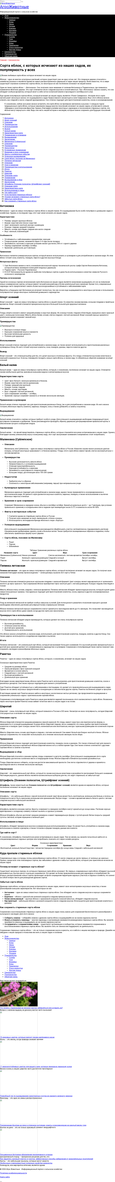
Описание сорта (11, 175)
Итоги (6, 169)
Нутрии (12, 26)
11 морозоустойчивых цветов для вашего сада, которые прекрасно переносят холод (36, 1067)
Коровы (12, 28)
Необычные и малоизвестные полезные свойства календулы (26, 1163)
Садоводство (10, 52)
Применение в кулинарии (15, 135)
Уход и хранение (11, 165)
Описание (8, 122)
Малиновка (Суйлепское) (15, 141)
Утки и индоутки (16, 47)
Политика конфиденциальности (13, 1173)
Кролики (12, 30)
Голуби (12, 37)
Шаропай (8, 173)
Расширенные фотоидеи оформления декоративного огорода (26, 1155)
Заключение (9, 139)
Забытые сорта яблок (13, 199)
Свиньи (12, 20)
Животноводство (11, 18)
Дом (6, 16)
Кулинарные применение (15, 150)
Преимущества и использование (18, 167)
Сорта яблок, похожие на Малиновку (19, 158)
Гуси (11, 39)
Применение (9, 178)
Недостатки (9, 148)
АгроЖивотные (14, 6)
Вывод (7, 129)
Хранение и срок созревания (16, 152)
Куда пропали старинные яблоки (18, 195)
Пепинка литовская (12, 161)
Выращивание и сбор (13, 180)
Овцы (11, 24)
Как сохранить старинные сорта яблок (20, 201)
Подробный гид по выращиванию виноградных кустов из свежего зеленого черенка (36, 1096)
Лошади (12, 33)
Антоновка (8, 118)
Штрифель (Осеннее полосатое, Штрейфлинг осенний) (27, 184)
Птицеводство (10, 35)
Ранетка (7, 171)
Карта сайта (5, 1177)
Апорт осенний (10, 120)
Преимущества (10, 124)
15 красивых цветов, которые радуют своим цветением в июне (27, 1037)
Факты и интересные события (17, 154)
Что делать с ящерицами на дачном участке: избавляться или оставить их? (31, 1008)
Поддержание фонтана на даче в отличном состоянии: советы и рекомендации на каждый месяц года (43, 1125)
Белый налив (10, 131)
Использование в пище (14, 190)
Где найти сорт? (11, 193)
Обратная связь (11, 56)
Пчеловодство (10, 54)
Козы (11, 22)
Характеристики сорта (13, 133)
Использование (11, 127)
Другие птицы (15, 50)
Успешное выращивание (14, 156)
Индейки (13, 41)
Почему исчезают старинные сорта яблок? (22, 197)
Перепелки (13, 45)
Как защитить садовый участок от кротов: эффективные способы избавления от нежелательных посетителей (46, 1159)
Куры (11, 43)
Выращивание (10, 137)
